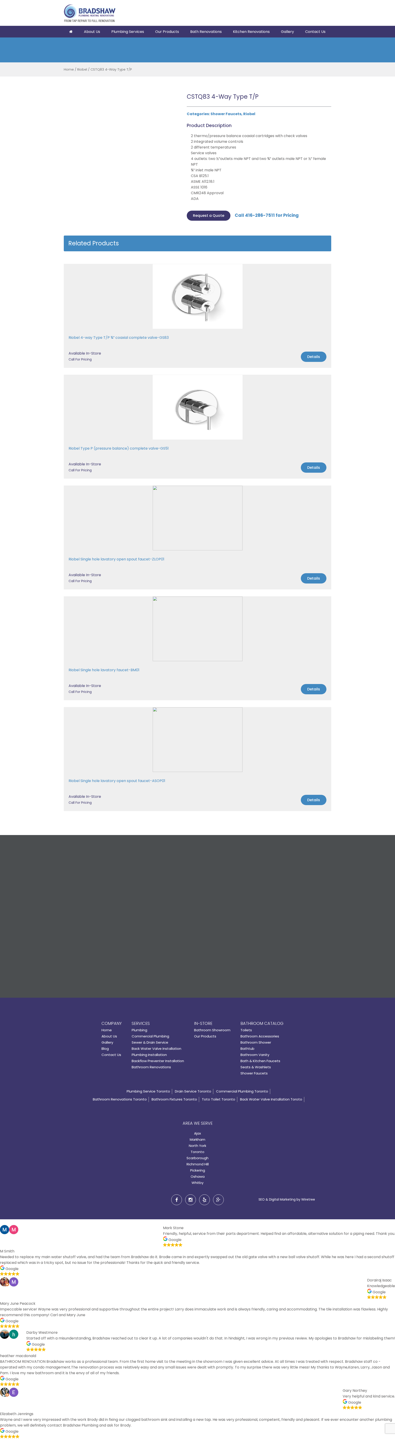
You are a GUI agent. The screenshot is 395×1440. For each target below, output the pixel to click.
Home (69, 69)
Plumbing (139, 1030)
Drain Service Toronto (193, 1091)
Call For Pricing (80, 359)
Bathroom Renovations (151, 1067)
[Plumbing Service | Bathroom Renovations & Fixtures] (89, 14)
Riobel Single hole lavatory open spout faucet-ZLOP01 (116, 559)
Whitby (197, 1182)
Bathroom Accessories (259, 1036)
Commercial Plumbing (150, 1036)
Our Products (167, 31)
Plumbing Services (127, 31)
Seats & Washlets (255, 1067)
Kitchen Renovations (251, 31)
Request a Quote (208, 215)
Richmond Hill (198, 1164)
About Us (92, 31)
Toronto (197, 1151)
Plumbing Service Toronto (148, 1091)
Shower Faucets (226, 114)
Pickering (197, 1170)
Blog (105, 1048)
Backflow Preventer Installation (158, 1060)
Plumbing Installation (149, 1054)
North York (197, 1145)
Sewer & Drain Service (150, 1042)
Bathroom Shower (255, 1042)
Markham (197, 1139)
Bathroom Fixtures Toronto (174, 1099)
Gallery (287, 31)
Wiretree (308, 1199)
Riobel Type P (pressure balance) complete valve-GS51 (119, 448)
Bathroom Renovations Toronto (120, 1099)
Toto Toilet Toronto (218, 1099)
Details (313, 356)
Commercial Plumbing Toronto (242, 1091)
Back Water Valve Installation (156, 1048)
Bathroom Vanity (254, 1054)
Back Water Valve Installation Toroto (271, 1099)
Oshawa (198, 1176)
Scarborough (197, 1158)
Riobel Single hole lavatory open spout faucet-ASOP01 (117, 780)
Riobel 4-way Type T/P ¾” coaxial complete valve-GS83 (119, 337)
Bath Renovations (206, 31)
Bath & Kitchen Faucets (260, 1060)
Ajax (197, 1133)
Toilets (246, 1030)
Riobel (82, 69)
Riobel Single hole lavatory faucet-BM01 (104, 670)
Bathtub (247, 1048)
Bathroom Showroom (212, 1030)
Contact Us (315, 31)
